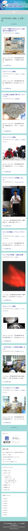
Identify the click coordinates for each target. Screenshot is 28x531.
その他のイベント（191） (10, 482)
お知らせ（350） (7, 473)
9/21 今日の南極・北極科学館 (13, 255)
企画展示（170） (8, 477)
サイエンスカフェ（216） (10, 479)
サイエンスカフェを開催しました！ (13, 179)
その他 (16, 257)
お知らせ (17, 74)
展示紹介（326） (7, 470)
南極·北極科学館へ (16, 5)
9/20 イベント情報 (9, 306)
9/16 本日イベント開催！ (11, 388)
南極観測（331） (7, 485)
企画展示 (17, 33)
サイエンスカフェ (19, 182)
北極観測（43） (7, 487)
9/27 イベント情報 (9, 137)
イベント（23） (7, 475)
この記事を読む (7, 65)
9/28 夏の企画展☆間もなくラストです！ (14, 96)
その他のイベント (19, 351)
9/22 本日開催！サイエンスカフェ (14, 233)
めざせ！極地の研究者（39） (11, 480)
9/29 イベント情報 (9, 72)
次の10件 (13, 24)
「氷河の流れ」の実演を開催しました (14, 348)
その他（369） (7, 489)
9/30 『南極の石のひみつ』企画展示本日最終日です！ (14, 30)
